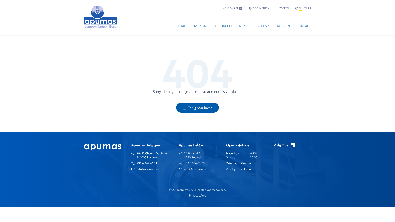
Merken (283, 26)
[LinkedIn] (293, 145)
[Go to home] (100, 26)
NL (300, 8)
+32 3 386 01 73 (194, 163)
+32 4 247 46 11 (147, 163)
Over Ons (200, 26)
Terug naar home (200, 108)
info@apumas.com (148, 169)
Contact (303, 26)
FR (309, 8)
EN (305, 8)
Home (181, 26)
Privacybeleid (197, 195)
